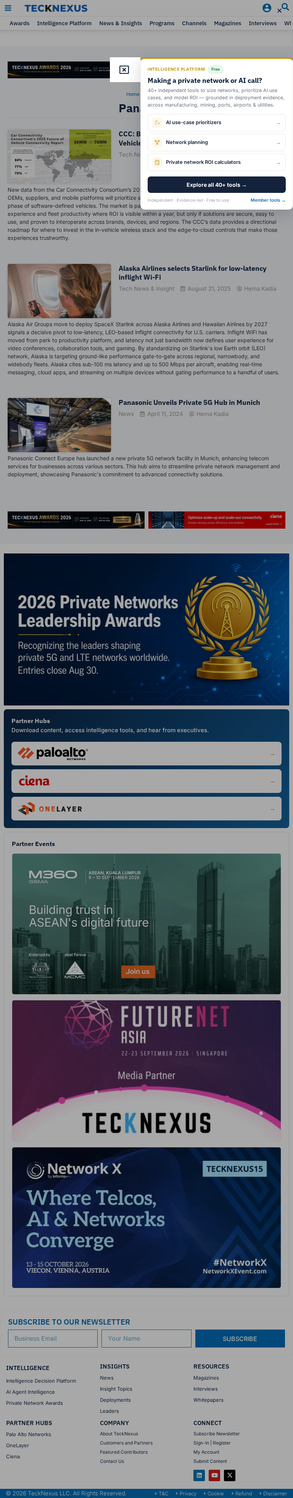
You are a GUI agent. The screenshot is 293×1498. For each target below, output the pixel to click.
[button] (279, 10)
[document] (146, 749)
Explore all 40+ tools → (217, 184)
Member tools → (268, 200)
